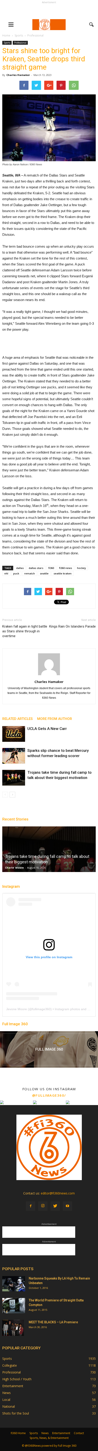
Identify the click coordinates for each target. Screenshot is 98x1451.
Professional (20, 42)
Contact (79, 1433)
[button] (91, 24)
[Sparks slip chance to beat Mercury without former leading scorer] (13, 756)
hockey (81, 568)
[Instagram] (42, 1206)
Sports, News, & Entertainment (49, 1438)
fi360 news (65, 568)
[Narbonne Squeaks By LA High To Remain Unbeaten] (13, 1283)
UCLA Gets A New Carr (47, 728)
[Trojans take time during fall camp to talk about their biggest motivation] (13, 778)
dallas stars (36, 568)
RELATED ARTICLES (17, 719)
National (8, 1406)
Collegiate (9, 1365)
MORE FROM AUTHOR (54, 719)
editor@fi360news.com (58, 1193)
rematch (29, 573)
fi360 (51, 568)
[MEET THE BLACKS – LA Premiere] (13, 1328)
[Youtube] (67, 1206)
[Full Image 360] (49, 1049)
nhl (6, 573)
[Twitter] (55, 1206)
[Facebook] (30, 1206)
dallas (20, 568)
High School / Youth (16, 1379)
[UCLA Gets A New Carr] (13, 734)
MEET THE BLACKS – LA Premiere (53, 1322)
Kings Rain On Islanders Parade (72, 626)
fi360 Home (18, 1433)
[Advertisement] (49, 10)
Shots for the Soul (15, 1413)
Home (6, 35)
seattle (44, 573)
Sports (7, 42)
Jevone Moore (16, 1009)
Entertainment (12, 1386)
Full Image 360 (15, 1024)
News (6, 1393)
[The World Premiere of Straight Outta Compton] (13, 1305)
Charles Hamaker (18, 75)
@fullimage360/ (49, 1095)
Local (6, 1399)
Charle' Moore (14, 867)
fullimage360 (41, 1009)
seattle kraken (63, 573)
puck (16, 573)
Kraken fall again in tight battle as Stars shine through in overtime (24, 631)
